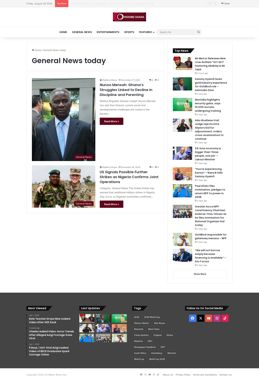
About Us (168, 374)
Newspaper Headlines (145, 347)
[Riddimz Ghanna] (129, 17)
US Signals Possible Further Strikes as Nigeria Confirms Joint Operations (129, 177)
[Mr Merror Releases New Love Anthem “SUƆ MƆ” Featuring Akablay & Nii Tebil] (182, 63)
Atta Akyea (159, 323)
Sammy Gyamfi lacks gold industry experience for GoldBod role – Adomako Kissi (211, 84)
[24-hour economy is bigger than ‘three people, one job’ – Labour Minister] (182, 153)
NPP (163, 347)
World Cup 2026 (157, 359)
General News (82, 32)
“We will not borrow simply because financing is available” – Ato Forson (210, 256)
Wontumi (171, 353)
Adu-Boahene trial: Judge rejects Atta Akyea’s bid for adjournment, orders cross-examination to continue (128, 3)
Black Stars (153, 329)
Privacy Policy (183, 374)
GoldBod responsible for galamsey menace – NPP (211, 236)
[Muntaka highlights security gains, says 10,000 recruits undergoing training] (182, 104)
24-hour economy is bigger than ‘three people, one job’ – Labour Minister (208, 154)
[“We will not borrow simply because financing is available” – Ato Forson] (182, 255)
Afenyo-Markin (141, 323)
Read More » (111, 121)
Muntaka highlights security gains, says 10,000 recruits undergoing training (208, 105)
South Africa (140, 353)
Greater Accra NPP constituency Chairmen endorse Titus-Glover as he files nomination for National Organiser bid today (210, 216)
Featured (145, 32)
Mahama (138, 341)
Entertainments (108, 32)
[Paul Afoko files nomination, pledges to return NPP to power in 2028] (182, 190)
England (158, 335)
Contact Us (225, 374)
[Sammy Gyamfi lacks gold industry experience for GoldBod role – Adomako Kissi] (182, 83)
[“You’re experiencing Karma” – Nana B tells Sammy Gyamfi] (182, 173)
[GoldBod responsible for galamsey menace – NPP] (182, 239)
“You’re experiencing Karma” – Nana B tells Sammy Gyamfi (209, 172)
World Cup (139, 359)
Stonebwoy (156, 353)
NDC (150, 341)
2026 (136, 317)
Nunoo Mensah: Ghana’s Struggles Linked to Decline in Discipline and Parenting (126, 89)
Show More (200, 274)
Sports (129, 32)
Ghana (169, 335)
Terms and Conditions (205, 374)
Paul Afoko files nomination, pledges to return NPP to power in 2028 (210, 191)
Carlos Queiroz (141, 335)
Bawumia (138, 329)
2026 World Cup (152, 317)
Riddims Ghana (109, 80)
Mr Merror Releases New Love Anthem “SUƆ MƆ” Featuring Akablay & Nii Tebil (210, 64)
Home (63, 32)
